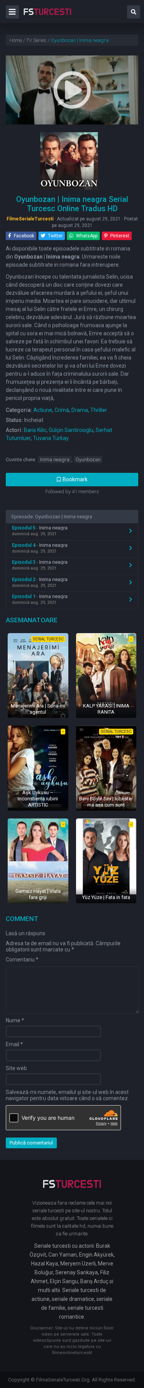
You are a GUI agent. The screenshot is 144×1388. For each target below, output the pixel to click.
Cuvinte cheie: (21, 459)
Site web (16, 1068)
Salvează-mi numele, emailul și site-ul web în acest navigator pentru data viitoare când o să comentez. (67, 1095)
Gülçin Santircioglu (71, 430)
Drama (79, 410)
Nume (15, 1020)
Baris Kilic (35, 430)
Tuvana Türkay (51, 438)
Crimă (62, 410)
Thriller (98, 410)
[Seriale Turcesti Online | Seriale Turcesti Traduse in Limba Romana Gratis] (47, 17)
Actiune (42, 410)
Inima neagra (55, 459)
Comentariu (22, 959)
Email (14, 1044)
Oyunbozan (88, 459)
